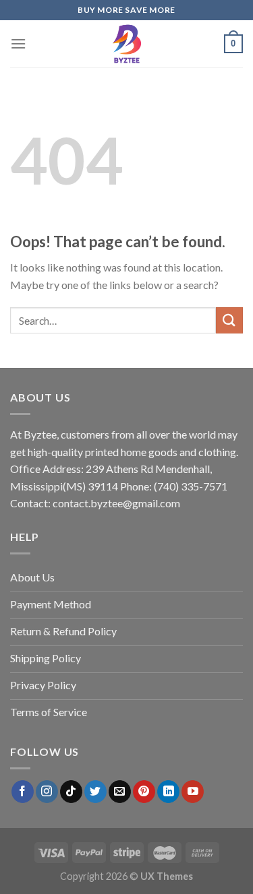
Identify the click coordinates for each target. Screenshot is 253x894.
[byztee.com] (126, 43)
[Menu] (18, 43)
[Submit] (229, 320)
